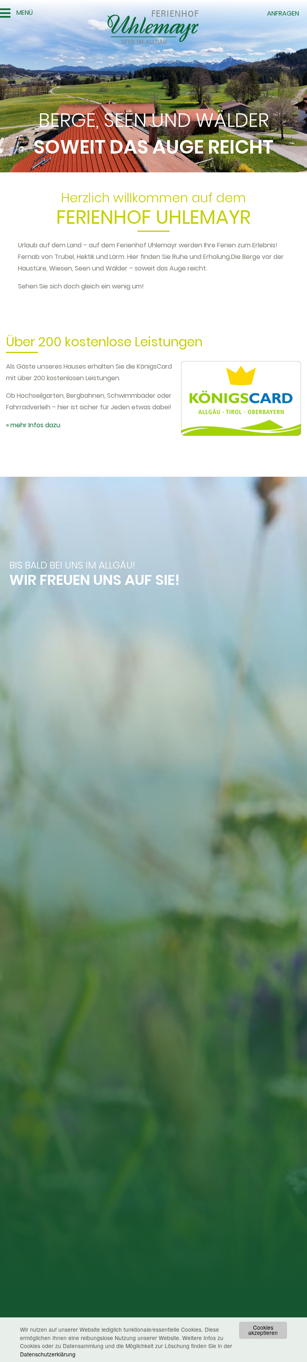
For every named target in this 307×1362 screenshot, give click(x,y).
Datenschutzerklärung (48, 1354)
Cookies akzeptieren (263, 1330)
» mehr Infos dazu (33, 425)
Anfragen (283, 13)
